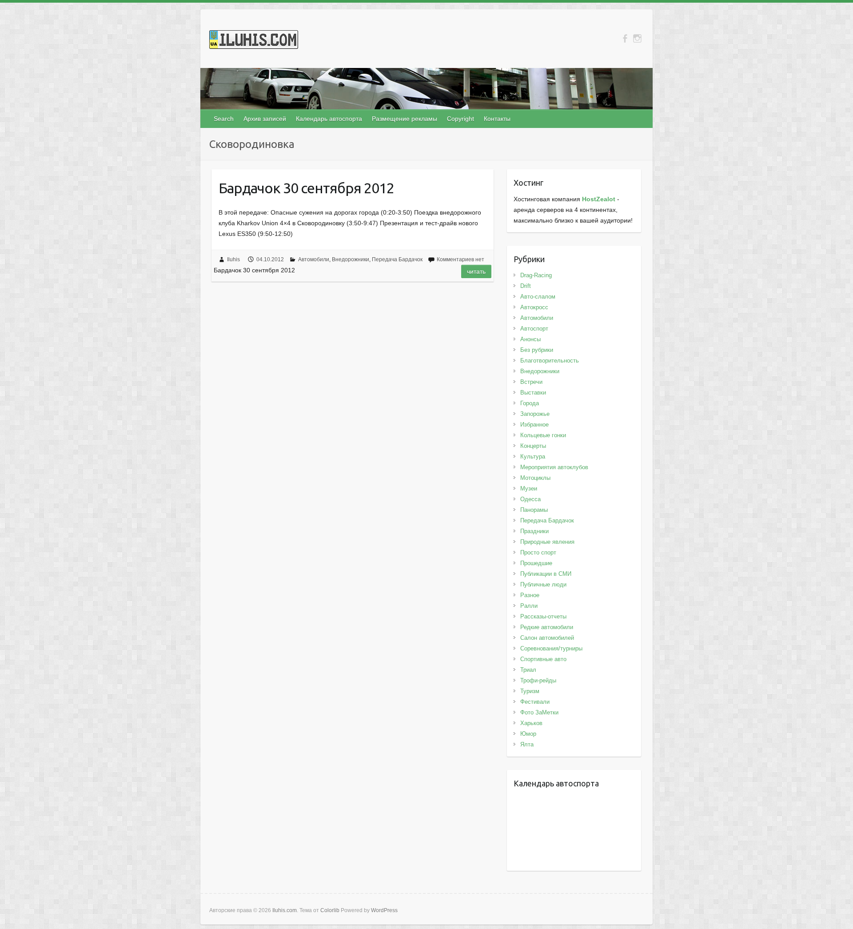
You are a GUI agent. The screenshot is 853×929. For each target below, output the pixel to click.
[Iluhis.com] (253, 41)
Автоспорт (534, 328)
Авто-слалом (537, 296)
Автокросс (534, 307)
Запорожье (535, 414)
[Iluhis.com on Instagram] (637, 38)
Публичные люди (543, 584)
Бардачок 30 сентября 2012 (306, 188)
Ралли (529, 605)
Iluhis (233, 259)
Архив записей (264, 118)
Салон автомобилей (547, 637)
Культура (532, 456)
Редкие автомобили (546, 627)
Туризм (529, 691)
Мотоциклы (535, 477)
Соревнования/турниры (551, 648)
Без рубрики (536, 350)
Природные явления (547, 541)
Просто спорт (538, 552)
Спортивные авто (543, 659)
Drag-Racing (536, 275)
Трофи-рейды (538, 680)
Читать (476, 271)
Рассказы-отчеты (543, 616)
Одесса (530, 499)
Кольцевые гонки (543, 435)
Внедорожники (350, 259)
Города (529, 403)
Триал (528, 669)
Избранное (534, 424)
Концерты (533, 446)
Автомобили (313, 259)
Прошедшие (536, 563)
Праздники (534, 531)
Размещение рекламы (404, 118)
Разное (529, 595)
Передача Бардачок (397, 259)
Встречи (531, 382)
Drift (525, 286)
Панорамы (534, 509)
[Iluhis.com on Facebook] (625, 38)
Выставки (533, 392)
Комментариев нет (460, 259)
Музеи (528, 488)
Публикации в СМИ (545, 573)
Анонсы (530, 339)
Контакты (497, 118)
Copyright (460, 118)
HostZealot (598, 199)
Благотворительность (549, 360)
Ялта (527, 744)
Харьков (531, 723)
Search (224, 118)
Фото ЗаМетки (539, 712)
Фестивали (535, 701)
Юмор (528, 733)
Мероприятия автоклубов (554, 467)
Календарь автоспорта (329, 118)
